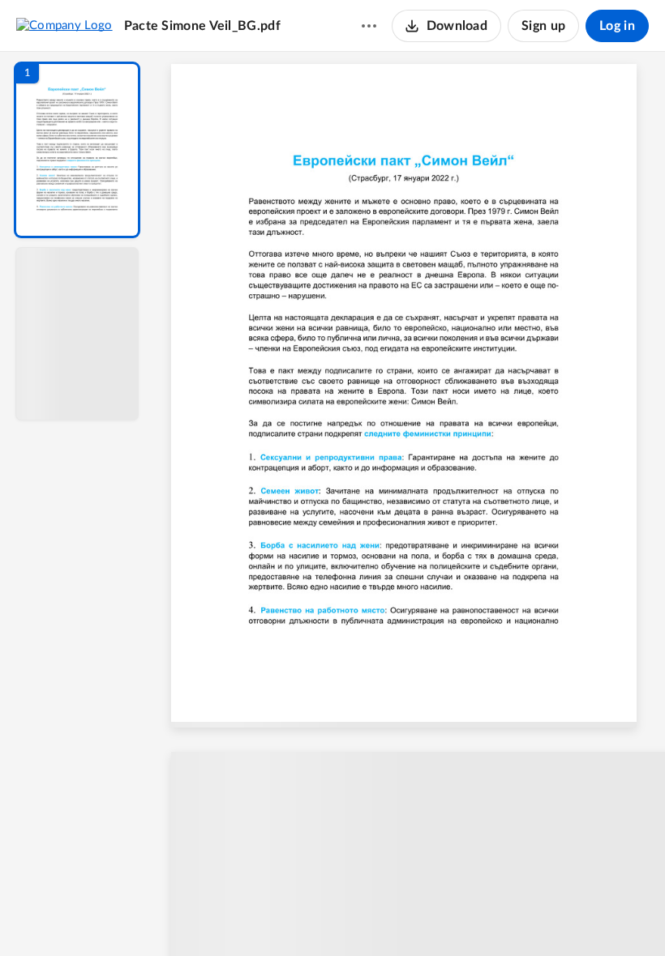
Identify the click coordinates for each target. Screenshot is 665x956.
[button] (77, 150)
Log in (617, 25)
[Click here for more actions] (369, 26)
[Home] (64, 25)
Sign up (543, 25)
